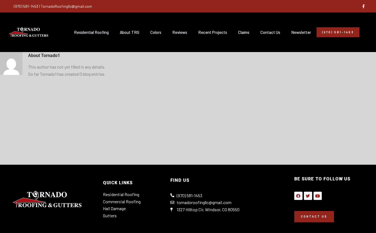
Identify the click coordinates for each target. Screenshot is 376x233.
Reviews (179, 32)
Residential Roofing (91, 32)
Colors (155, 32)
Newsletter (301, 32)
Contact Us (270, 32)
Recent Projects (212, 32)
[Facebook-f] (363, 6)
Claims (243, 32)
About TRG (129, 32)
